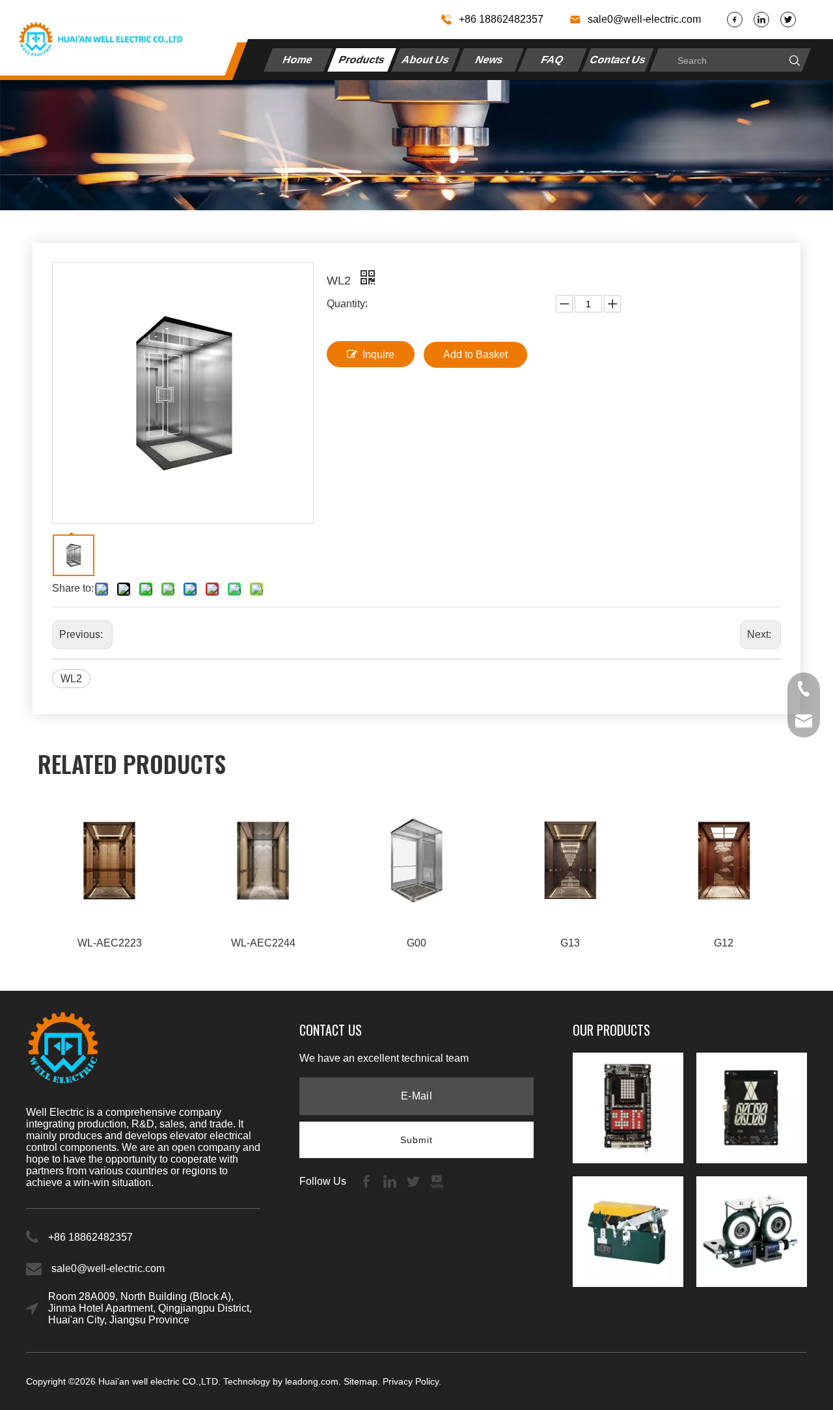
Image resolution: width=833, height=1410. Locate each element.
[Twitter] (788, 19)
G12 (723, 942)
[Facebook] (735, 19)
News (489, 59)
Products (362, 59)
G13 (570, 942)
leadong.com (311, 1381)
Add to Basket (475, 354)
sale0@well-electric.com (644, 19)
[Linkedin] (761, 19)
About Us (426, 59)
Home (299, 59)
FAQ (553, 59)
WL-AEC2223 (109, 942)
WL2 (71, 678)
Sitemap (360, 1381)
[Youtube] (436, 1180)
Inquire (378, 354)
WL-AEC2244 (263, 942)
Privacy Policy (411, 1381)
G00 (416, 942)
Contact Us (618, 59)
